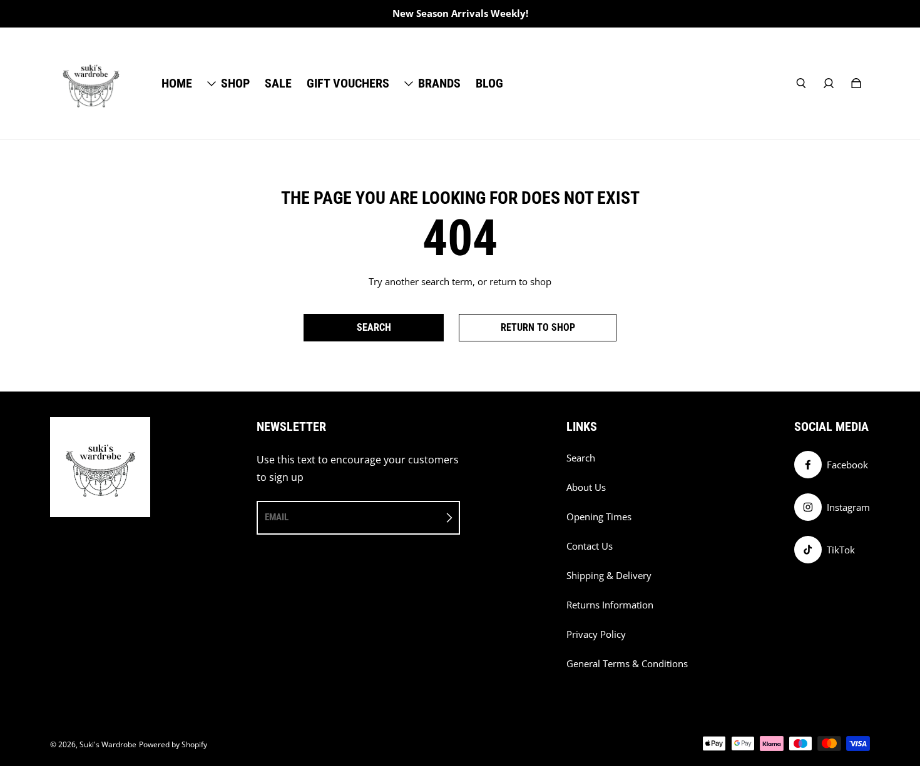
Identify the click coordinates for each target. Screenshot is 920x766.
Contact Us (589, 546)
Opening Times (598, 516)
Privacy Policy (596, 634)
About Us (586, 487)
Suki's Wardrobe (107, 744)
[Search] (801, 83)
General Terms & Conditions (627, 663)
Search (580, 458)
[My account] (828, 83)
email (277, 517)
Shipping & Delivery (609, 575)
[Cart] (856, 83)
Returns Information (609, 605)
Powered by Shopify (173, 744)
